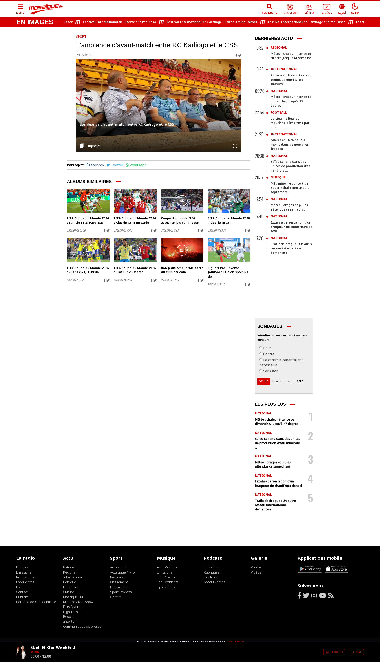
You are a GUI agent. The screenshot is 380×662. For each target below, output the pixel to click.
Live (19, 587)
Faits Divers (71, 606)
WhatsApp (138, 165)
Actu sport (118, 567)
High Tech (70, 611)
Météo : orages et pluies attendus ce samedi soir (289, 207)
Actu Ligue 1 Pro (122, 572)
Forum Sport (119, 587)
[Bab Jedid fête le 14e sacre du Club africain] (182, 250)
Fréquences (25, 582)
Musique (278, 177)
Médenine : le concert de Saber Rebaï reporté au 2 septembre (290, 187)
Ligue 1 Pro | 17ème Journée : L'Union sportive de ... (228, 272)
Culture (68, 592)
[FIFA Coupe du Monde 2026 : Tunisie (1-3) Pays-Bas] (88, 201)
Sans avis (271, 371)
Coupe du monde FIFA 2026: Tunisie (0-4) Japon (180, 220)
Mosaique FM (73, 597)
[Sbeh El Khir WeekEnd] (21, 657)
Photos (256, 567)
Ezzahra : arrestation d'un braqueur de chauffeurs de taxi (291, 226)
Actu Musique (167, 567)
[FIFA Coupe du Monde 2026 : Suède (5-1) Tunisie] (88, 250)
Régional (279, 47)
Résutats (117, 577)
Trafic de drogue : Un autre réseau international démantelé (292, 248)
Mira (34, 652)
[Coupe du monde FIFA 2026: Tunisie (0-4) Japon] (182, 201)
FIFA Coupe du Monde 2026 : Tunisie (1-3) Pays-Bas (88, 220)
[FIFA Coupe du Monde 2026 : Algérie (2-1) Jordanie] (135, 201)
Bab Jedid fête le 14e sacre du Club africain (182, 270)
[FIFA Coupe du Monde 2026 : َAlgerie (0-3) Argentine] (229, 201)
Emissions (23, 572)
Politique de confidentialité (36, 602)
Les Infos (211, 577)
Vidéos (256, 572)
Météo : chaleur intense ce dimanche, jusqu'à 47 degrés (291, 101)
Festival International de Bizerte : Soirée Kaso (106, 22)
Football (279, 112)
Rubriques (211, 572)
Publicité (22, 597)
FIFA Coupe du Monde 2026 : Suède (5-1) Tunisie (88, 270)
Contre (268, 354)
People (68, 616)
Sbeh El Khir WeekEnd (52, 647)
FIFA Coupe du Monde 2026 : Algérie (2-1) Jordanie (135, 220)
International (284, 69)
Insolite (68, 621)
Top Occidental (168, 582)
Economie (70, 587)
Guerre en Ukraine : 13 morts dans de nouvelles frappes (290, 144)
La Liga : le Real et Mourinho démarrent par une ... (290, 122)
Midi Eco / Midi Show (78, 602)
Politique (69, 582)
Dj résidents (166, 587)
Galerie (115, 597)
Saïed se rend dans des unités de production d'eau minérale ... (291, 166)
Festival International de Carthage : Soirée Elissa (293, 22)
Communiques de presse (82, 626)
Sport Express (121, 592)
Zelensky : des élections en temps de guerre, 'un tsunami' (291, 79)
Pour (267, 347)
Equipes (22, 567)
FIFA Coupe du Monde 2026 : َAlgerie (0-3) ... (229, 220)
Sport (81, 36)
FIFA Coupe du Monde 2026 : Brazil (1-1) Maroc (135, 270)
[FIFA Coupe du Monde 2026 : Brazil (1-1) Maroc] (135, 250)
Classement (119, 582)
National (279, 91)
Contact (22, 592)
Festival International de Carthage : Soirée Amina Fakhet (199, 22)
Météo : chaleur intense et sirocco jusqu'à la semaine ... (291, 57)
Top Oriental (166, 577)
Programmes (26, 577)
